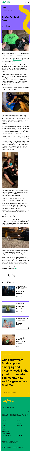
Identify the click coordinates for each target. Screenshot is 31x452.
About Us (18, 423)
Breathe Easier (5, 317)
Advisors (4, 427)
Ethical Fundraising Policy (17, 447)
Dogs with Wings (17, 60)
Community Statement (6, 447)
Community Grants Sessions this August (12, 333)
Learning (4, 423)
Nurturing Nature (6, 302)
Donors (3, 425)
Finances (22, 445)
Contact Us (19, 425)
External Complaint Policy (14, 445)
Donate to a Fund (6, 433)
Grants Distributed (6, 435)
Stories (4, 7)
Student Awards (5, 431)
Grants (3, 429)
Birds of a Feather (6, 284)
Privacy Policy (4, 445)
